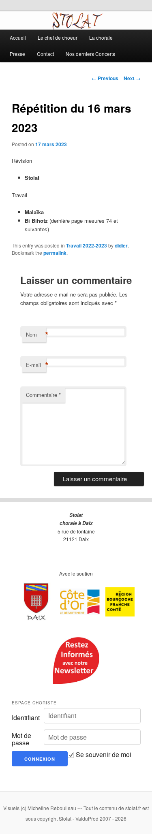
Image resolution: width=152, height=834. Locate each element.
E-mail (36, 364)
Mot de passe (21, 739)
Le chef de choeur (57, 37)
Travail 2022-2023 (86, 245)
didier (121, 245)
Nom (36, 334)
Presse (17, 53)
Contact (45, 53)
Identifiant (26, 717)
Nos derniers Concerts (90, 53)
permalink (54, 252)
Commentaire (43, 395)
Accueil (18, 37)
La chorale (101, 37)
